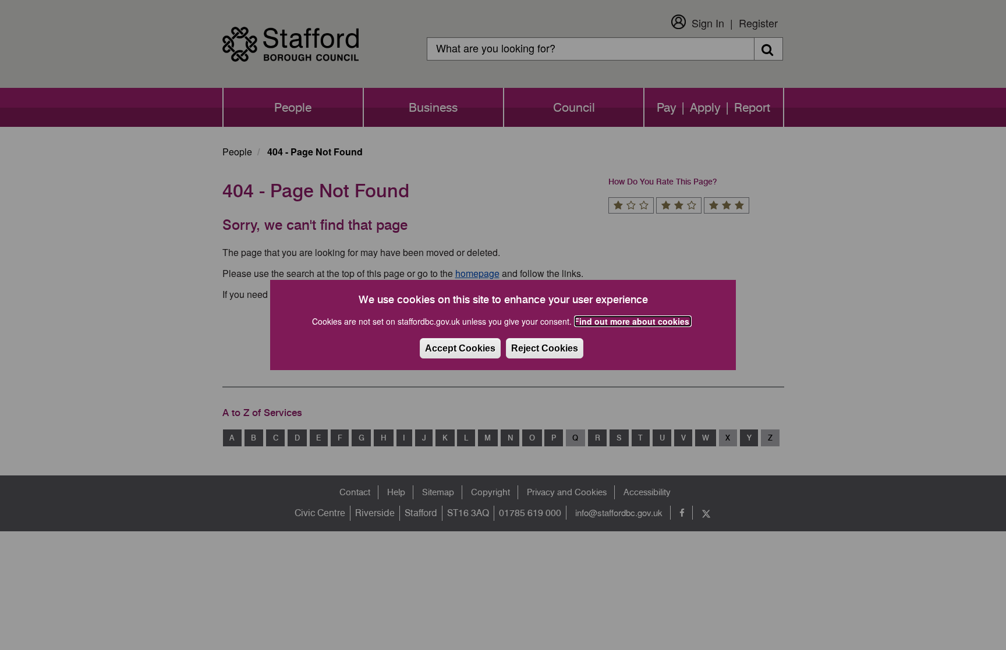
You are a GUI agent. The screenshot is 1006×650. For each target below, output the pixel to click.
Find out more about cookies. (633, 321)
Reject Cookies (544, 348)
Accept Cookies (460, 348)
